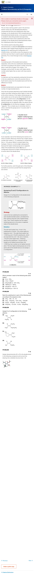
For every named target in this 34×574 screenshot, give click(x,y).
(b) (3, 281)
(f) (3, 288)
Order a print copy (8, 566)
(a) (3, 279)
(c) (3, 282)
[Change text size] (31, 14)
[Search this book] (27, 14)
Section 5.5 (4, 50)
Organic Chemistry (8, 7)
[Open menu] (2, 14)
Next (30, 560)
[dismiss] (32, 18)
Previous (5, 560)
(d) (3, 284)
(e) (3, 286)
